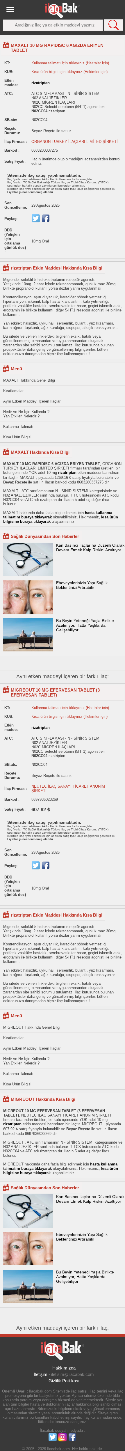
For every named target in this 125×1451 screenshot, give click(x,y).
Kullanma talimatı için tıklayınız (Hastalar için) (70, 63)
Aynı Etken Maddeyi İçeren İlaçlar (31, 401)
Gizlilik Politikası (64, 1380)
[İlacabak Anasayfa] (62, 10)
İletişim (40, 1374)
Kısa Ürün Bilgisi (17, 437)
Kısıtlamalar (13, 391)
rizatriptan (40, 83)
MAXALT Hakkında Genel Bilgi (29, 380)
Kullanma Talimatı (18, 426)
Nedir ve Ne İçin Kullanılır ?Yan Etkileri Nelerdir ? (26, 414)
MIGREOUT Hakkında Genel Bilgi (31, 1027)
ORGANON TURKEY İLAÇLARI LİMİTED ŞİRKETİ (74, 141)
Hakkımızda (64, 1367)
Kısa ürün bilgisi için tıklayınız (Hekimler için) (69, 72)
